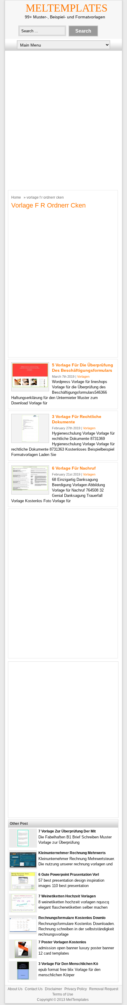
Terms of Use (62, 994)
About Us (15, 989)
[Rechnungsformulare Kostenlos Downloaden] (23, 930)
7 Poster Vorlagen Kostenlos (62, 942)
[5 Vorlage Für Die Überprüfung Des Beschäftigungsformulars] (30, 386)
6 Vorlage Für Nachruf (74, 468)
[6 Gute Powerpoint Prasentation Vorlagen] (23, 889)
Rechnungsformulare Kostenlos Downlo (71, 918)
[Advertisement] (63, 119)
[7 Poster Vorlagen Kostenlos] (23, 956)
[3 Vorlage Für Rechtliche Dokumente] (30, 440)
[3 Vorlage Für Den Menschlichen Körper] (23, 978)
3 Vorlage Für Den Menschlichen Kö (68, 964)
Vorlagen (83, 376)
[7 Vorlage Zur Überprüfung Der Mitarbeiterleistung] (23, 845)
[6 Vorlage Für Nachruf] (30, 489)
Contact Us (34, 989)
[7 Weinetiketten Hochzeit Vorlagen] (23, 910)
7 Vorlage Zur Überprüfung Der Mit (67, 831)
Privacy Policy (75, 989)
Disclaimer (53, 989)
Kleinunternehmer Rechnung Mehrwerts (72, 853)
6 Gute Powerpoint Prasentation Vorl (68, 874)
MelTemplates (67, 8)
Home (16, 197)
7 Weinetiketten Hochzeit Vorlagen (67, 896)
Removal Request (103, 989)
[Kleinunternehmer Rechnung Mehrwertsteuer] (23, 866)
